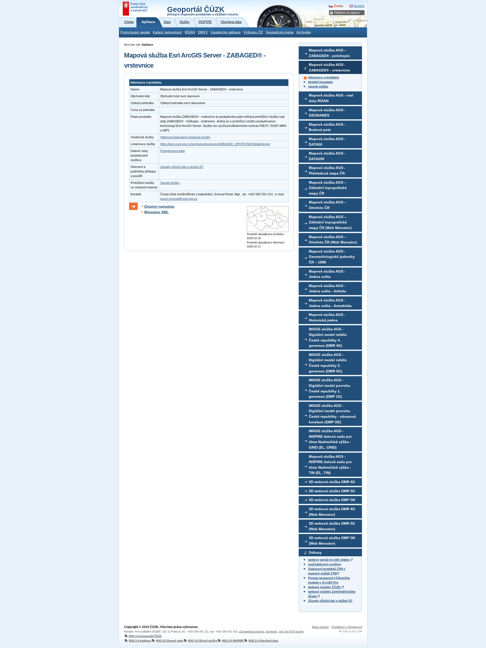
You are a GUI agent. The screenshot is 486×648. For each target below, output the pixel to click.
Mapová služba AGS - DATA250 (327, 156)
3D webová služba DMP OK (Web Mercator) (332, 540)
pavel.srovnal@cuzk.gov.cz (178, 199)
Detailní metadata (159, 206)
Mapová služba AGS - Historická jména (327, 317)
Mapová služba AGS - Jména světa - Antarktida (330, 303)
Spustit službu (169, 183)
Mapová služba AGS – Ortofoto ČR (327, 205)
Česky (338, 6)
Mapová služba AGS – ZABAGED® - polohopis (329, 53)
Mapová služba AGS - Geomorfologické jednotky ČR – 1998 (332, 256)
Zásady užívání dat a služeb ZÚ (330, 601)
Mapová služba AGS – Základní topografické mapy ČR (328, 187)
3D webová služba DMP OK (332, 500)
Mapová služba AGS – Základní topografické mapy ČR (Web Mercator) (330, 222)
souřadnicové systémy (324, 564)
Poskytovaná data (172, 151)
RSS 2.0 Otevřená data (263, 640)
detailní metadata (320, 82)
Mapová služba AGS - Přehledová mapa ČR (327, 170)
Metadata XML (156, 212)
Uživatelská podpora (251, 631)
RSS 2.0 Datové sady (169, 640)
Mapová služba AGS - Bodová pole (327, 127)
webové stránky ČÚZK (324, 587)
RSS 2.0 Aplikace (140, 640)
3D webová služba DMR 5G (332, 491)
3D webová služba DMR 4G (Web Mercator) (332, 512)
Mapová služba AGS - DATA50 (327, 141)
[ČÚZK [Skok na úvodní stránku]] (136, 8)
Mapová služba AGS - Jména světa (327, 274)
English (359, 6)
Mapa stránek (320, 626)
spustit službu (318, 86)
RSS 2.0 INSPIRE (233, 640)
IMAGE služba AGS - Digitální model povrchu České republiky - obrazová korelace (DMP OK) (332, 414)
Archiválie (303, 32)
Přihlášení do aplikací (347, 12)
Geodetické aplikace (225, 32)
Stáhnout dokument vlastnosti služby (185, 137)
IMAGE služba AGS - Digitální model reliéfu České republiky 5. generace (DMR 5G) (328, 363)
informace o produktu (323, 77)
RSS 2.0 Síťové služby (202, 640)
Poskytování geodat (135, 32)
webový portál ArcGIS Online (329, 560)
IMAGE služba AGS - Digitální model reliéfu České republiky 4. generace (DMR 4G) (328, 337)
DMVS (203, 32)
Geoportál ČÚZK (202, 10)
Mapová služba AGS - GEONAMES (327, 113)
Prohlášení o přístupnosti (346, 626)
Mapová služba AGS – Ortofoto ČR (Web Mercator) (333, 239)
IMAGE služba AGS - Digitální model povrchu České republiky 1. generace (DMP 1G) (329, 388)
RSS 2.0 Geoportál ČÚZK (145, 636)
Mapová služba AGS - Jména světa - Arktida (327, 288)
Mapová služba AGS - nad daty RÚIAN (331, 98)
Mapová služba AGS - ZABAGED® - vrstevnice (329, 67)
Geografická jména (279, 32)
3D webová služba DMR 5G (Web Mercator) (332, 526)
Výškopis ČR (253, 32)
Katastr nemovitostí (167, 32)
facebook (271, 631)
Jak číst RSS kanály (291, 631)
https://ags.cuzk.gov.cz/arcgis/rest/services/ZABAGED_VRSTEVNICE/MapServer (215, 144)
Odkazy (315, 552)
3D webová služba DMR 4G (332, 482)
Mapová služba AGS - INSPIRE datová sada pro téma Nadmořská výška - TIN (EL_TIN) (330, 464)
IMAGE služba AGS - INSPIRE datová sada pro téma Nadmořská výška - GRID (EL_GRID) (330, 439)
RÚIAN (190, 32)
